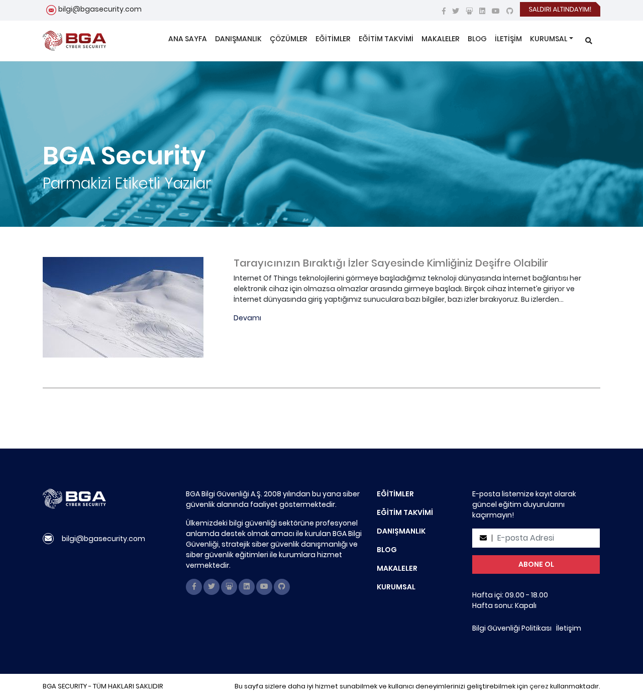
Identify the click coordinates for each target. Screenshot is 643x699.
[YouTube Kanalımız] (495, 11)
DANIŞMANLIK (238, 39)
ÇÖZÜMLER (288, 39)
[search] (588, 41)
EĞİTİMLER (333, 39)
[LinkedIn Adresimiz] (482, 11)
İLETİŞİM (508, 39)
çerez (539, 686)
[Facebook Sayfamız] (444, 11)
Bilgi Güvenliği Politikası (512, 628)
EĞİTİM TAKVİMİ (386, 39)
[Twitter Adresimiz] (456, 11)
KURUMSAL (548, 39)
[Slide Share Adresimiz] (469, 11)
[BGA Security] (74, 41)
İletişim (568, 628)
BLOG (477, 39)
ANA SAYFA (187, 39)
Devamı (247, 318)
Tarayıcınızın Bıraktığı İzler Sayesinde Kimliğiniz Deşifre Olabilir (391, 263)
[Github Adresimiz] (510, 11)
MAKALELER (440, 39)
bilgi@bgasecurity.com (100, 9)
